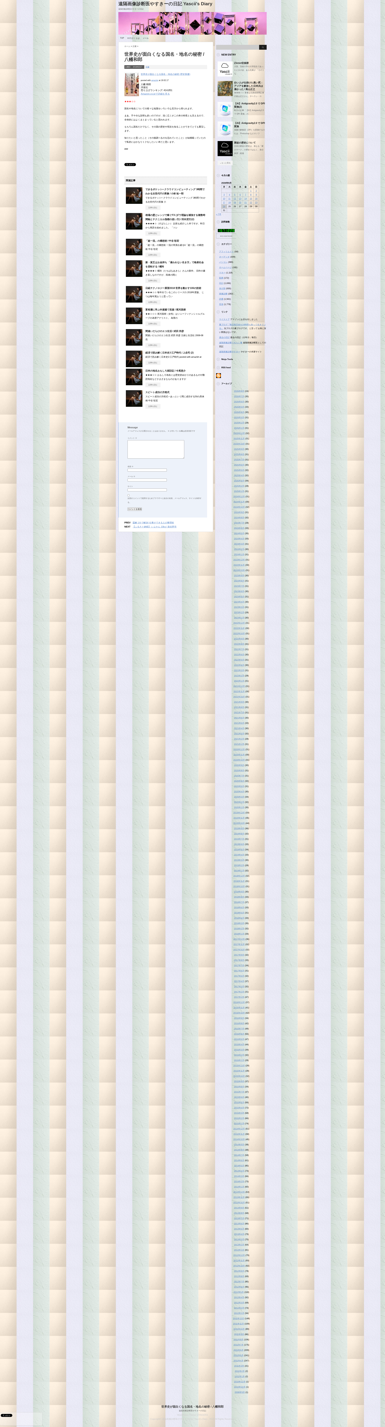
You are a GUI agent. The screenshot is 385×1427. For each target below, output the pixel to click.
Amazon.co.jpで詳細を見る (155, 94)
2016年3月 (239, 1050)
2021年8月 (239, 707)
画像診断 (223, 294)
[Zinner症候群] (225, 75)
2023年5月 (239, 596)
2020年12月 (239, 749)
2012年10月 (239, 1266)
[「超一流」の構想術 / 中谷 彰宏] (134, 254)
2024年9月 (239, 512)
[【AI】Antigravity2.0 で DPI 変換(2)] (225, 116)
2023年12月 (239, 560)
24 (224, 206)
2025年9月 (239, 449)
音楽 (221, 304)
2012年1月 (239, 1313)
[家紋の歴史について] (225, 155)
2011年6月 (238, 1350)
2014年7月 (239, 1155)
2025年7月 (239, 459)
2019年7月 (239, 839)
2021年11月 (239, 691)
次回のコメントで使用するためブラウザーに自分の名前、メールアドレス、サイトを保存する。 (165, 500)
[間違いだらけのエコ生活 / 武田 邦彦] (134, 344)
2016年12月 (239, 1002)
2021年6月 (239, 718)
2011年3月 (239, 1366)
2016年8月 (239, 1023)
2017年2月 (239, 992)
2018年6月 (239, 907)
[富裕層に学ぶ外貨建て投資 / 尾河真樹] (134, 323)
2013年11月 (239, 1197)
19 (235, 202)
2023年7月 (239, 586)
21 (245, 202)
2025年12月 (239, 433)
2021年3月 (239, 733)
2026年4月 (239, 412)
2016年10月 (239, 1013)
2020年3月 (239, 797)
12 (235, 198)
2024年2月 (239, 549)
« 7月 (218, 214)
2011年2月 (240, 1371)
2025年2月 (239, 486)
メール (146, 38)
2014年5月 (239, 1165)
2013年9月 (239, 1208)
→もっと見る (225, 163)
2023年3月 (239, 607)
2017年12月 (239, 939)
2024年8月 (239, 517)
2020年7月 (239, 776)
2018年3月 (239, 923)
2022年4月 (239, 665)
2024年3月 (239, 544)
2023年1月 (239, 617)
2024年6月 (239, 528)
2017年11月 (239, 944)
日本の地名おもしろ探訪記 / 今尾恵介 (165, 370)
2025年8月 (239, 454)
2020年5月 (239, 786)
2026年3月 (239, 417)
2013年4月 (239, 1234)
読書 (147, 67)
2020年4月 (239, 791)
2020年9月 (239, 765)
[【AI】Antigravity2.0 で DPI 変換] (225, 135)
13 (240, 198)
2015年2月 (239, 1118)
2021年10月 (239, 697)
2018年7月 (239, 902)
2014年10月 (239, 1139)
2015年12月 (239, 1065)
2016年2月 (239, 1055)
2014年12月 (239, 1129)
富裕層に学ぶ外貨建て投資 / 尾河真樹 (165, 309)
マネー (222, 272)
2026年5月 (239, 407)
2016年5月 (239, 1039)
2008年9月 (240, 1392)
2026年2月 (239, 423)
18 (229, 202)
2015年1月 (239, 1123)
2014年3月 (239, 1176)
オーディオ (224, 257)
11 (229, 198)
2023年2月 (239, 612)
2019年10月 (239, 823)
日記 (221, 283)
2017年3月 (239, 986)
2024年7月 (239, 523)
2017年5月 (239, 976)
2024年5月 (239, 533)
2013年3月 (239, 1239)
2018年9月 (239, 891)
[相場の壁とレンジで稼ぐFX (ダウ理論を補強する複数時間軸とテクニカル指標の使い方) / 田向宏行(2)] (134, 228)
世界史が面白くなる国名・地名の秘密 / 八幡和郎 (192, 1406)
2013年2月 (239, 1244)
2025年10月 (239, 444)
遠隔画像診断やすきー (229, 351)
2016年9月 (239, 1018)
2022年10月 (239, 633)
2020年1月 (239, 807)
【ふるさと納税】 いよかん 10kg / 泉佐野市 (155, 526)
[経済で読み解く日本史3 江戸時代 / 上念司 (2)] (134, 366)
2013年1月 (239, 1250)
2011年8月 (238, 1339)
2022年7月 (239, 649)
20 (240, 202)
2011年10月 (239, 1329)
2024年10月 (239, 507)
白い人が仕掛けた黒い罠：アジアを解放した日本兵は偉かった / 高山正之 (248, 85)
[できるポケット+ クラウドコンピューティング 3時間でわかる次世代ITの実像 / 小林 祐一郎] (134, 202)
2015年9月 (239, 1081)
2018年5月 (239, 913)
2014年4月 (239, 1171)
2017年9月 (239, 955)
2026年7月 (239, 396)
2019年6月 (239, 844)
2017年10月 (239, 949)
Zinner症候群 (241, 63)
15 (251, 198)
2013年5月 (239, 1229)
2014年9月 (239, 1144)
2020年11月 (239, 754)
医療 (221, 278)
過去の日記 (224, 337)
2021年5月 (239, 723)
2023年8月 (239, 581)
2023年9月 (239, 575)
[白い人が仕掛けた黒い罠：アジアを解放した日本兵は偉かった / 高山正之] (225, 95)
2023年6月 (239, 591)
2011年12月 (238, 1318)
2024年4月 (239, 538)
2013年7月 (239, 1218)
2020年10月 (239, 760)
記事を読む (152, 208)
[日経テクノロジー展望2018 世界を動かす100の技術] (134, 301)
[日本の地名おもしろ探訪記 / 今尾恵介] (134, 384)
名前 (130, 466)
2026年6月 (239, 401)
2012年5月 (239, 1292)
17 (224, 202)
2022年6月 (239, 654)
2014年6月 (239, 1160)
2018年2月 (239, 928)
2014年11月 (239, 1134)
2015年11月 (239, 1071)
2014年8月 (239, 1150)
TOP (122, 38)
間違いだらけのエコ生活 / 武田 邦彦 (164, 331)
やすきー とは (133, 38)
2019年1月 (239, 870)
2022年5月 (239, 660)
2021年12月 (239, 686)
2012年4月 (239, 1297)
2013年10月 (239, 1202)
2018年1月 (239, 934)
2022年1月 (239, 681)
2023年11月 (239, 565)
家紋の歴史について (245, 142)
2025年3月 (239, 480)
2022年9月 (239, 639)
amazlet (154, 80)
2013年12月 (239, 1192)
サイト (130, 486)
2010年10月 (239, 1387)
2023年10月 (239, 570)
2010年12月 (239, 1381)
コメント (132, 438)
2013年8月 (239, 1213)
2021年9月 (239, 702)
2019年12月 (239, 812)
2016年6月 (239, 1034)
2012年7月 (239, 1281)
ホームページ (225, 267)
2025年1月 (239, 491)
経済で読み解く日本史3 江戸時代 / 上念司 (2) (169, 352)
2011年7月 (238, 1345)
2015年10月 (239, 1076)
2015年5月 (239, 1102)
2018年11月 (239, 881)
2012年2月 (239, 1308)
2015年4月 (239, 1107)
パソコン (223, 262)
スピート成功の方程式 (157, 392)
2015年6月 (239, 1097)
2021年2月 (239, 739)
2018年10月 (239, 886)
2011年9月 (239, 1334)
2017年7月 (239, 965)
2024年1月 (239, 554)
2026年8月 (239, 391)
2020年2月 (239, 802)
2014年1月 (239, 1187)
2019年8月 (239, 834)
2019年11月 (239, 818)
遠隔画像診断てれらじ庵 (230, 342)
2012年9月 (239, 1271)
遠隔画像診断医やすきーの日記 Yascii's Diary (165, 3)
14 (245, 198)
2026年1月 (239, 428)
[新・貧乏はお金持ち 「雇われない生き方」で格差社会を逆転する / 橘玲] (134, 275)
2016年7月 (239, 1028)
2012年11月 (239, 1260)
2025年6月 (239, 465)
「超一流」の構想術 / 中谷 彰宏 (162, 241)
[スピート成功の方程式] (134, 405)
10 (224, 198)
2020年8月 (239, 770)
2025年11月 (239, 438)
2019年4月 (239, 855)
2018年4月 (239, 918)
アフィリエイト (226, 251)
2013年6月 (239, 1223)
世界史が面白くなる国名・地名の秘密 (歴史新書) (165, 74)
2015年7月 (239, 1092)
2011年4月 (238, 1360)
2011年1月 (240, 1376)
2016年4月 (239, 1044)
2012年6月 (239, 1287)
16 (256, 198)
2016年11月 (239, 1007)
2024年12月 (239, 496)
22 (251, 202)
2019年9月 (239, 828)
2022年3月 (239, 670)
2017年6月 (239, 970)
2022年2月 (239, 675)
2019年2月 (239, 865)
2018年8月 (239, 897)
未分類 (222, 288)
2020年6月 (239, 781)
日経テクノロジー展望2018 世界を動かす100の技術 (173, 288)
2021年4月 (239, 728)
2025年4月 (239, 475)
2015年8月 (239, 1086)
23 (256, 202)
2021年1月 (239, 744)
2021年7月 (239, 712)
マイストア (224, 319)
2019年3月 (239, 860)
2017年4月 (239, 981)
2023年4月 (239, 602)
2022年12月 (239, 623)
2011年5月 (238, 1355)
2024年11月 (239, 502)
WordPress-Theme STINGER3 (192, 1415)
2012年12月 (239, 1255)
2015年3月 (239, 1113)
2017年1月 (239, 997)
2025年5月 (239, 470)
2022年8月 (239, 644)
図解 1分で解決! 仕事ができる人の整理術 (153, 522)
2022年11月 (239, 628)
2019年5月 (239, 849)
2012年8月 (239, 1276)
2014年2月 (239, 1181)
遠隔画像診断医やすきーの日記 (192, 1411)
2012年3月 (239, 1302)
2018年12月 (239, 876)
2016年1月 (239, 1060)
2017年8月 (239, 960)
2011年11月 (238, 1324)
